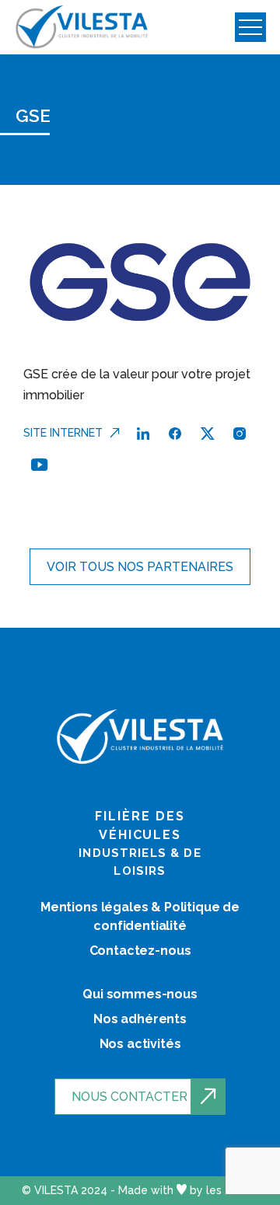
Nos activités (140, 1043)
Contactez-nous (140, 950)
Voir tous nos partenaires (140, 566)
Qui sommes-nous (140, 994)
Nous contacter (129, 1096)
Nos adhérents (140, 1019)
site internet (63, 433)
